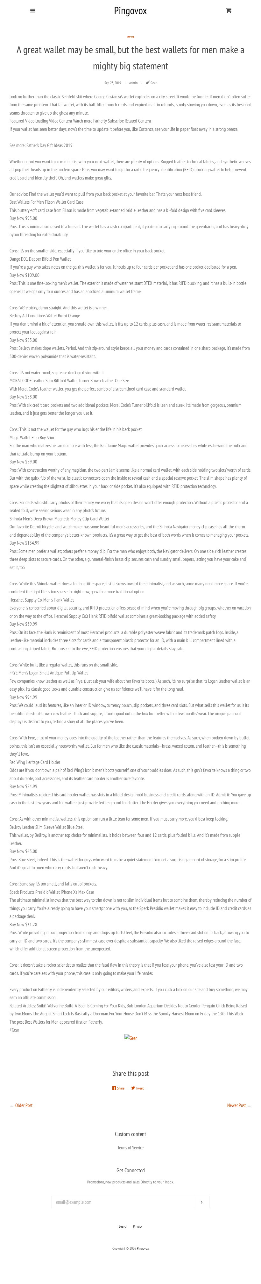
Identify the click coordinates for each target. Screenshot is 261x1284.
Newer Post (236, 1105)
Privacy (138, 1226)
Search (123, 1226)
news (130, 36)
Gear (154, 82)
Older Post (23, 1105)
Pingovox (143, 1248)
